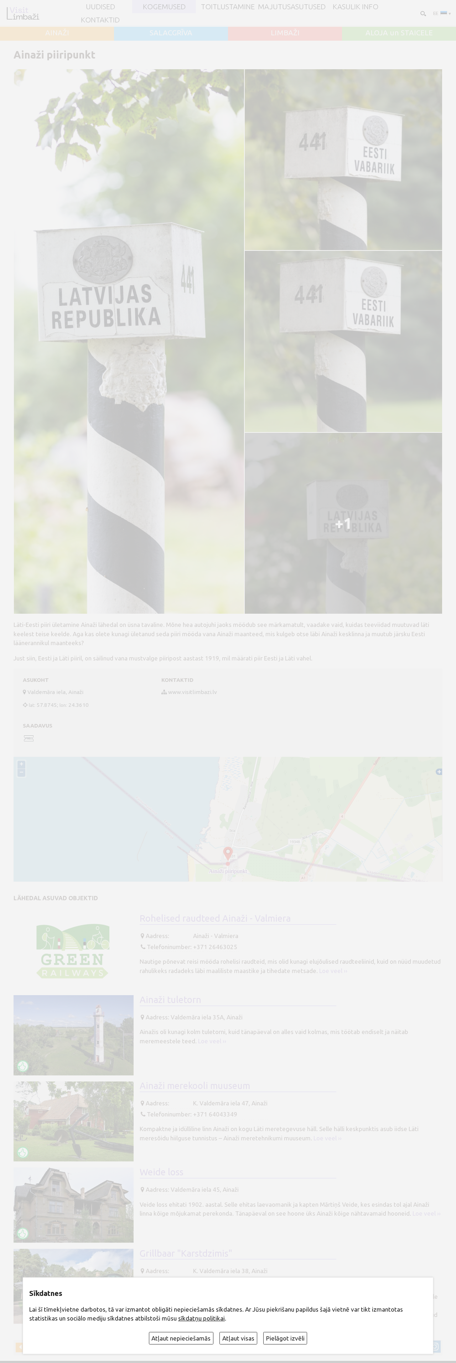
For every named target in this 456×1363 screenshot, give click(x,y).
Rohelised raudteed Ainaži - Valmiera (215, 918)
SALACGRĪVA (171, 32)
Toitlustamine (228, 6)
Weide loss (161, 1172)
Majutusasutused (292, 6)
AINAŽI (57, 32)
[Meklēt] (422, 13)
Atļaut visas (238, 1338)
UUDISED (100, 6)
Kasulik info (355, 6)
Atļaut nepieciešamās (181, 1338)
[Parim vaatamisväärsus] (23, 1066)
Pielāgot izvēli (285, 1338)
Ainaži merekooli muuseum (195, 1085)
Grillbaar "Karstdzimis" (186, 1253)
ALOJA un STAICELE (399, 32)
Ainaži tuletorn (170, 999)
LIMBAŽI (285, 32)
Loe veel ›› (333, 970)
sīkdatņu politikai (201, 1318)
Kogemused (164, 6)
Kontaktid (100, 20)
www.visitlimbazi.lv (192, 692)
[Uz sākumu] (23, 13)
